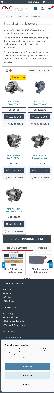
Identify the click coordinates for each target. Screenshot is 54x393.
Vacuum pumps (16, 16)
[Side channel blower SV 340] (14, 141)
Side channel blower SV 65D (40, 156)
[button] (3, 265)
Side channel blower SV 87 (40, 103)
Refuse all (27, 384)
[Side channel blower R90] (14, 87)
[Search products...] (42, 8)
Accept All (27, 366)
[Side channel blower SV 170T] (14, 194)
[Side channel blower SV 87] (40, 87)
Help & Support (17, 248)
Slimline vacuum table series (40, 270)
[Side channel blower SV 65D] (40, 141)
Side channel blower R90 (14, 103)
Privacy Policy (23, 357)
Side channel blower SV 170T (14, 210)
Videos (42, 248)
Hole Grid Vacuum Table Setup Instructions (13, 270)
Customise (27, 375)
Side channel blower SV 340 (14, 156)
